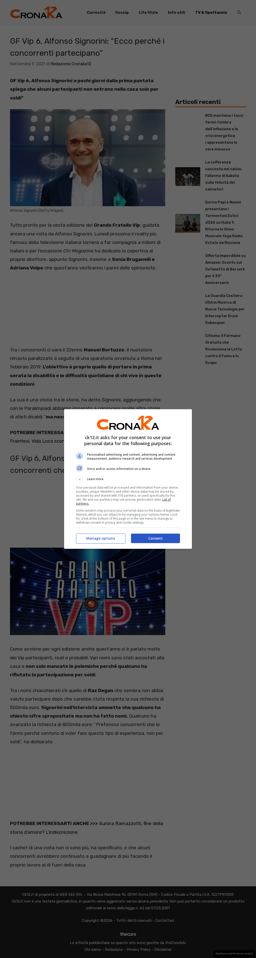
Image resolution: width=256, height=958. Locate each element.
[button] (128, 479)
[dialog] (128, 479)
